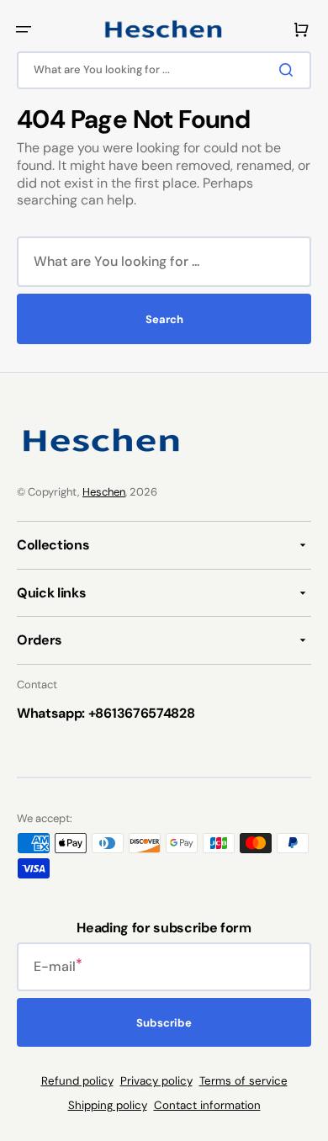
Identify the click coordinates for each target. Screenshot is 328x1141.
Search (164, 319)
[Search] (289, 69)
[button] (23, 29)
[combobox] (164, 70)
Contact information (207, 1105)
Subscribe (164, 1023)
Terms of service (243, 1081)
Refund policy (77, 1081)
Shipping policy (107, 1105)
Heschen (103, 492)
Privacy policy (156, 1081)
